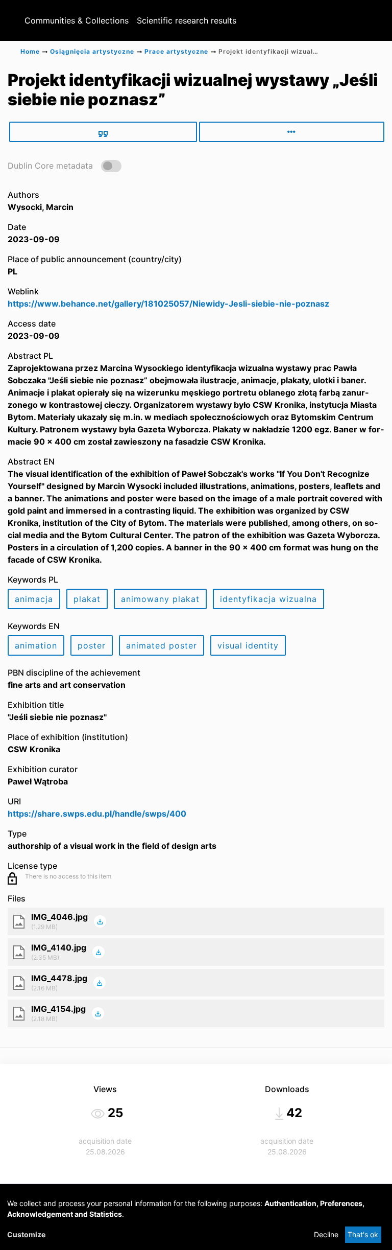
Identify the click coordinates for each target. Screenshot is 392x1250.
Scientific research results (186, 20)
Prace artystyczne (176, 51)
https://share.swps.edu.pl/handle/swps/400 (97, 813)
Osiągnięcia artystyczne (92, 51)
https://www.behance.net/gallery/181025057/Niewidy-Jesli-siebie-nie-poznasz (168, 303)
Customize (26, 1234)
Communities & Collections (76, 20)
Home (30, 51)
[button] (64, 165)
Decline (326, 1234)
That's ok (363, 1234)
